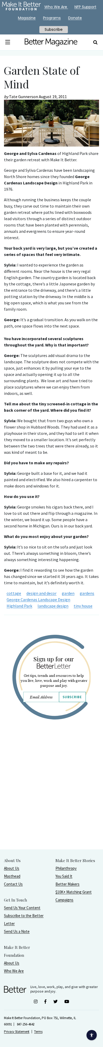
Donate (75, 18)
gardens (87, 593)
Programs (52, 18)
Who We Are (14, 970)
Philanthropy (66, 868)
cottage (14, 593)
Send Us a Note (17, 931)
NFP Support (85, 6)
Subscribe (72, 697)
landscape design (53, 605)
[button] (7, 42)
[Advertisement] (51, 798)
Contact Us (13, 884)
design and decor (41, 593)
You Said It (63, 876)
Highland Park (19, 605)
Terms (38, 1031)
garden (68, 593)
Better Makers (67, 884)
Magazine (27, 18)
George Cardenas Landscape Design (38, 599)
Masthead (12, 876)
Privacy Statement (16, 1031)
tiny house (83, 605)
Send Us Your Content (22, 907)
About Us (11, 868)
